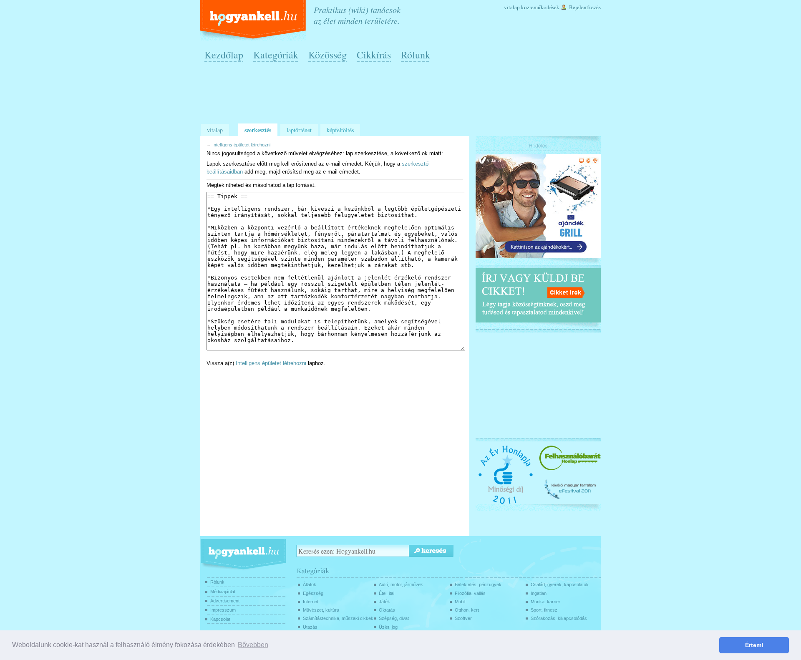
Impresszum (223, 609)
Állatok (309, 584)
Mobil (460, 601)
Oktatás (387, 609)
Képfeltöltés (340, 130)
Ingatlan (539, 593)
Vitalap (512, 7)
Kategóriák (275, 54)
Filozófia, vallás (470, 593)
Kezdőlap (223, 54)
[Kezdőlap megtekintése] (253, 20)
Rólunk (415, 54)
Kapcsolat (220, 619)
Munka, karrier (545, 601)
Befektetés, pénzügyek (478, 584)
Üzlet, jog (388, 627)
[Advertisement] (402, 96)
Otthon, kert (467, 609)
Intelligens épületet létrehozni (241, 144)
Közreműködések (540, 7)
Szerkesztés (257, 130)
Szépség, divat (394, 618)
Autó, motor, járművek (401, 584)
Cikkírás (374, 54)
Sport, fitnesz (544, 609)
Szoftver (463, 618)
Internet (310, 601)
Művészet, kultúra (321, 609)
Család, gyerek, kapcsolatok (560, 584)
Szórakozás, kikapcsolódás (559, 618)
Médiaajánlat (222, 591)
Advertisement (224, 600)
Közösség (327, 54)
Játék (384, 601)
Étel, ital (386, 593)
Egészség (313, 593)
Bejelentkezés (585, 7)
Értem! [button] (754, 645)
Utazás (310, 627)
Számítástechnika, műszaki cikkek (338, 618)
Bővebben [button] (253, 644)
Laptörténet (299, 130)
